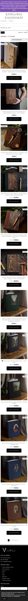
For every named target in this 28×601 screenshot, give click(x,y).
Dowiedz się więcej (14, 78)
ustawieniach (17, 596)
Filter (2, 32)
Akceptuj (4, 598)
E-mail (2, 586)
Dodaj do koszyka (14, 119)
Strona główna (4, 21)
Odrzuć (14, 10)
